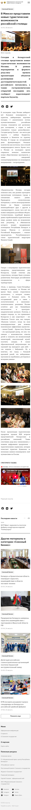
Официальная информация (9, 730)
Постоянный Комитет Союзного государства (15, 768)
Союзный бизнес (7, 9)
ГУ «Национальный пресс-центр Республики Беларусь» (15, 760)
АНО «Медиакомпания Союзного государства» (11, 783)
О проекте (4, 733)
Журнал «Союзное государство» (11, 771)
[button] (2, 106)
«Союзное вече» (6, 756)
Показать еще (15, 716)
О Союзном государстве (9, 736)
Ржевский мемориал (7, 775)
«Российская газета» (7, 765)
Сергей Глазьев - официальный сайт (12, 778)
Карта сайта (5, 746)
